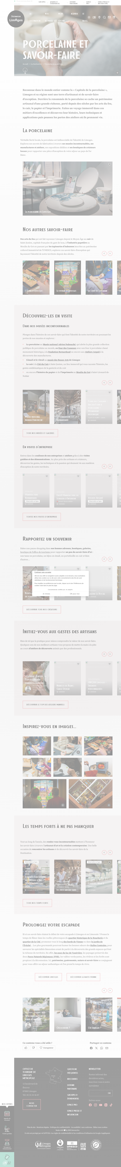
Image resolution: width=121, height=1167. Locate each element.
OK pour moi (74, 594)
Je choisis (46, 594)
